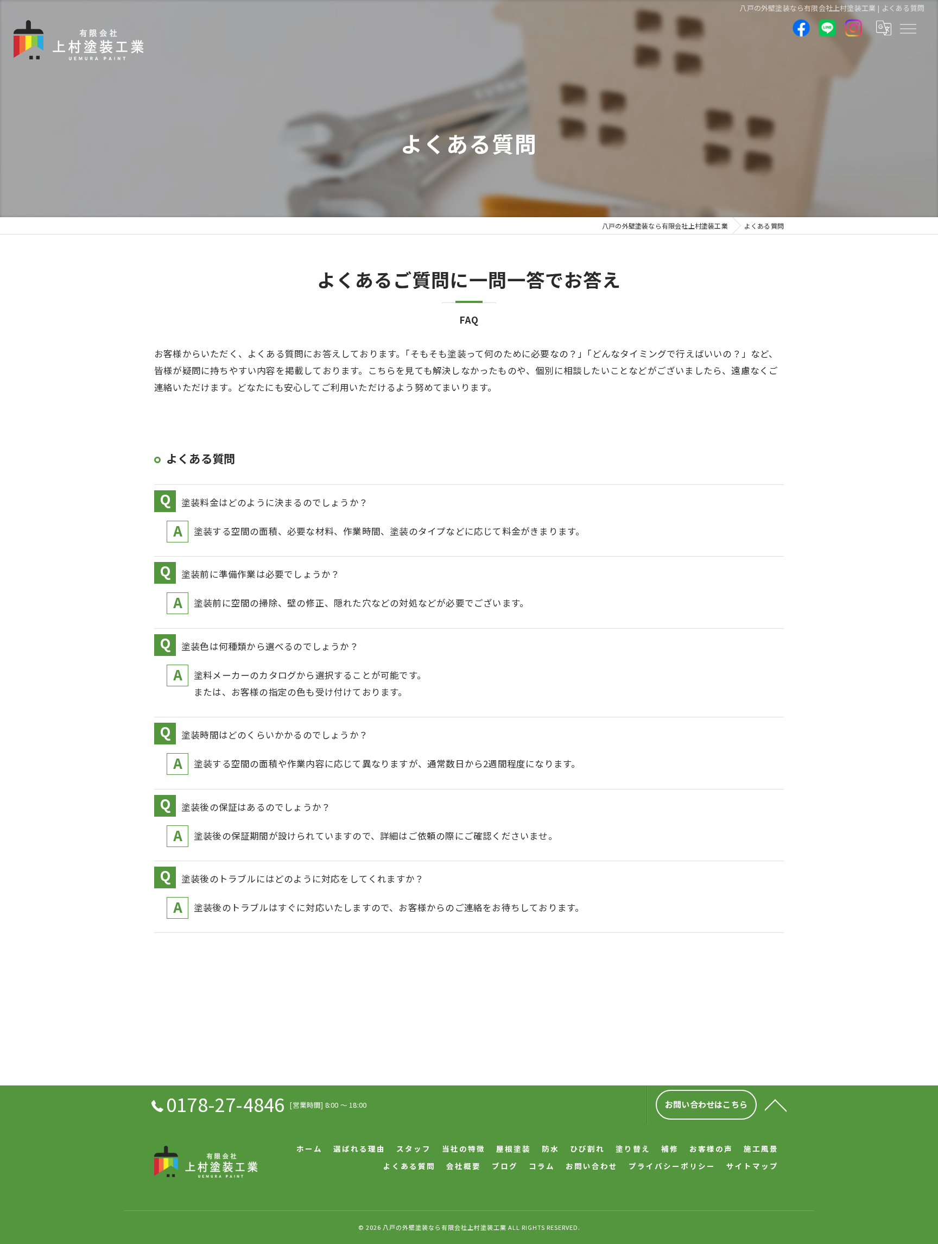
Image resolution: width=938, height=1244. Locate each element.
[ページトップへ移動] (776, 1104)
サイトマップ (752, 1165)
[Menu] (907, 28)
